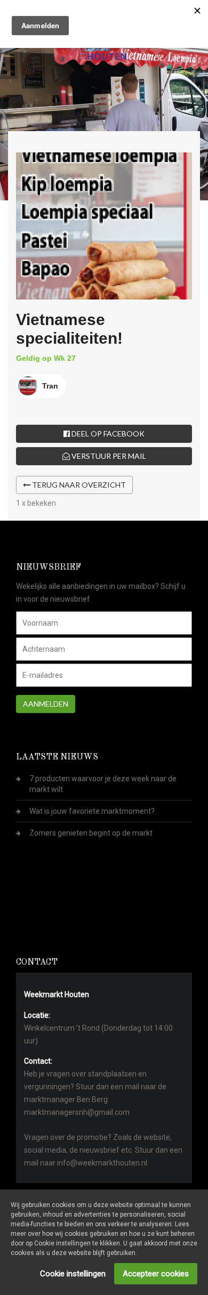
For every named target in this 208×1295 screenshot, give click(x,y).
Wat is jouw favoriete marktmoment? (92, 811)
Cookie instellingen (73, 1273)
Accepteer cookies (156, 1273)
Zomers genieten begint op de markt (91, 833)
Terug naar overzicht (78, 484)
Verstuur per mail (108, 455)
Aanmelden (45, 703)
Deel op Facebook (107, 433)
